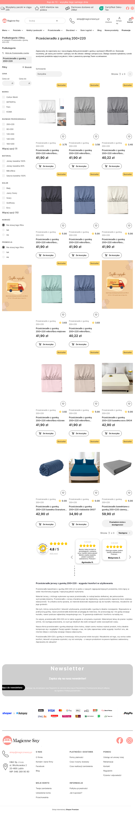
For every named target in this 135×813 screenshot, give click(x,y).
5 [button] (74, 575)
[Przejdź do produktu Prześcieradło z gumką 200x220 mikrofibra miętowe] (51, 289)
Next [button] (130, 557)
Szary (8, 198)
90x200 (9, 129)
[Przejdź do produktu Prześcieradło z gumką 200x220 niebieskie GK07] (84, 467)
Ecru (8, 208)
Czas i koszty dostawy (79, 762)
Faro (8, 107)
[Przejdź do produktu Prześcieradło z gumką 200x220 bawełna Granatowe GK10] (51, 467)
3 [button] (74, 570)
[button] (62, 21)
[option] (87, 549)
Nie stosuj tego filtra (15, 225)
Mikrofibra (10, 171)
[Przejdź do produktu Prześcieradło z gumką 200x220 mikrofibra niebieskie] (84, 289)
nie (7, 235)
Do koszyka (48, 166)
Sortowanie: (41, 69)
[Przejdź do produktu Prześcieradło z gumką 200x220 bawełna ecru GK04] (117, 378)
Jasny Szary (11, 193)
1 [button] (74, 566)
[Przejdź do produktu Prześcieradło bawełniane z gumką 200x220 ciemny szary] (117, 467)
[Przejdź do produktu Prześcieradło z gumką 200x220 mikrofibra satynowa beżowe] (84, 378)
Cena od (5, 79)
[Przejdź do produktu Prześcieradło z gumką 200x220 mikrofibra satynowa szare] (117, 111)
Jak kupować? (76, 793)
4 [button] (74, 573)
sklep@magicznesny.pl (88, 19)
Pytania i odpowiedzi (112, 775)
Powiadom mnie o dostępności (117, 523)
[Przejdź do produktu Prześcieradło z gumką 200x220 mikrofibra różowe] (51, 378)
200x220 (10, 124)
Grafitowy (10, 203)
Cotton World (12, 97)
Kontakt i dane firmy (44, 762)
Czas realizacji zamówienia (81, 766)
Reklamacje (108, 762)
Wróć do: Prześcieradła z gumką (17, 53)
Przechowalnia (42, 797)
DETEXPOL (11, 102)
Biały (8, 188)
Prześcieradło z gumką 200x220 (46, 144)
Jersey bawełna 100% (15, 161)
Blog (38, 771)
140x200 (10, 139)
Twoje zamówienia (44, 788)
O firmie (39, 757)
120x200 (10, 134)
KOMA (9, 112)
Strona (114, 74)
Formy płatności (76, 757)
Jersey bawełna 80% (15, 166)
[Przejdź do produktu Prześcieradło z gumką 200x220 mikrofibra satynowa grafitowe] (51, 200)
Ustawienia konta (43, 793)
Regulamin (53, 688)
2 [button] (74, 568)
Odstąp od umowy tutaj (113, 757)
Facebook (40, 766)
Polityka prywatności (79, 788)
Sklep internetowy (65, 809)
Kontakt (106, 766)
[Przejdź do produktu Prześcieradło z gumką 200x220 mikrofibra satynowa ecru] (117, 200)
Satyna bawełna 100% (16, 176)
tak (7, 230)
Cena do (22, 79)
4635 (54, 553)
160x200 (10, 144)
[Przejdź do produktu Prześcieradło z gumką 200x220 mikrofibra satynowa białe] (51, 111)
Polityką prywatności (72, 691)
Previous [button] (71, 557)
